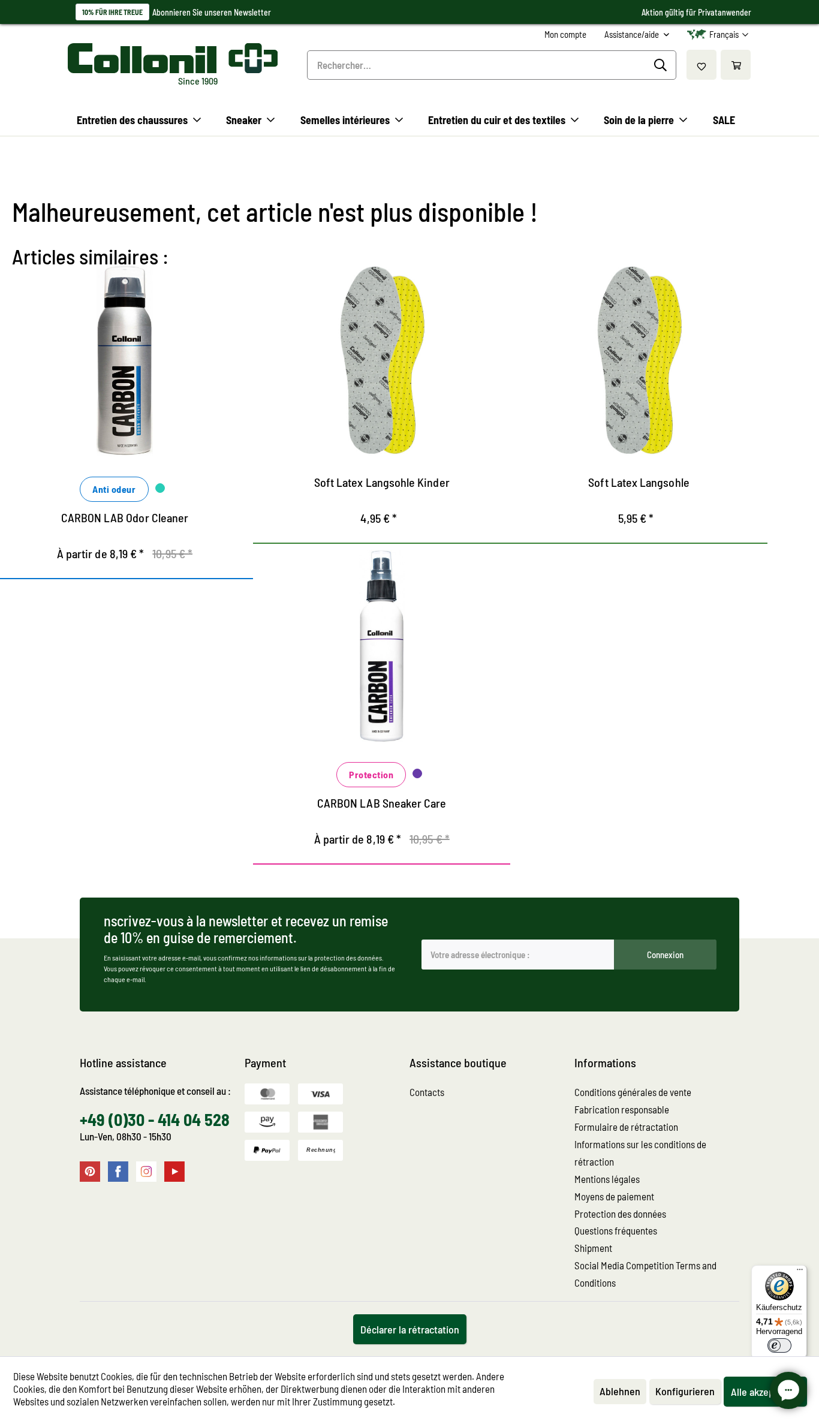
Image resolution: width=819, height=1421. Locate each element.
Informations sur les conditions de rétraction (640, 1152)
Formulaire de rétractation (626, 1127)
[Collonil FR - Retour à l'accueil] (173, 58)
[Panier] (736, 65)
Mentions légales (607, 1179)
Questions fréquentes (615, 1230)
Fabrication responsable (621, 1109)
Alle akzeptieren (765, 1391)
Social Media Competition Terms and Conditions (645, 1273)
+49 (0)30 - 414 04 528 (155, 1119)
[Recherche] (662, 65)
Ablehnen (620, 1391)
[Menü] (800, 1272)
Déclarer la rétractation (409, 1329)
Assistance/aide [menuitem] (632, 34)
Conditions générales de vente (632, 1092)
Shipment (593, 1248)
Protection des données (620, 1214)
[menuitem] (565, 34)
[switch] (779, 1345)
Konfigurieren (685, 1391)
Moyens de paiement (614, 1196)
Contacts (427, 1092)
